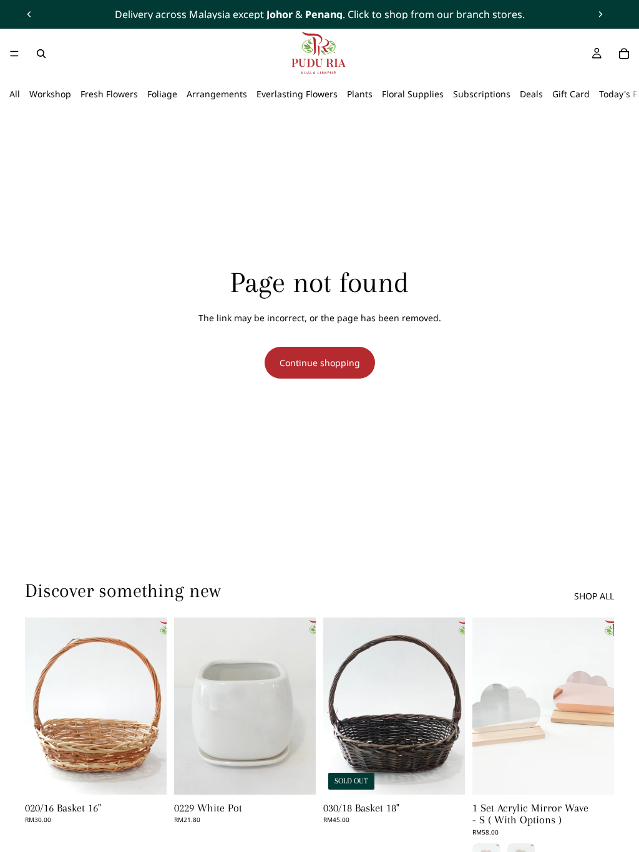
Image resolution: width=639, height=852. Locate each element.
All (14, 94)
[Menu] (14, 53)
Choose (605, 775)
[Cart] (624, 53)
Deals (531, 94)
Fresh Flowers (109, 94)
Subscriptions (481, 94)
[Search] (41, 53)
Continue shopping (320, 363)
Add (158, 775)
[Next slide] (600, 14)
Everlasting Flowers (297, 94)
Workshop (50, 94)
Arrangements (217, 94)
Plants (360, 94)
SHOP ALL (594, 596)
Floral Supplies (413, 94)
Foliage (162, 94)
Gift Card (571, 94)
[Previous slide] (29, 14)
